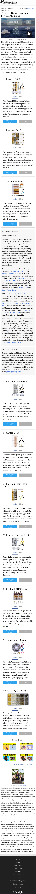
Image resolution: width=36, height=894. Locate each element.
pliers (9, 331)
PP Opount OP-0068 (10, 303)
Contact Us (18, 887)
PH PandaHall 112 (19, 294)
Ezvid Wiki (4, 8)
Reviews (10, 8)
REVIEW (15, 97)
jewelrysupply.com (13, 372)
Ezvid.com (18, 878)
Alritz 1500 (23, 288)
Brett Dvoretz (22, 785)
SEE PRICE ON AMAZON (10, 121)
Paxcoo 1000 (18, 271)
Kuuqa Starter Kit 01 (10, 274)
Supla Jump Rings (9, 290)
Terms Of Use (18, 868)
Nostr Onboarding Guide (18, 881)
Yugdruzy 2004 (10, 281)
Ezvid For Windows (18, 875)
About (18, 862)
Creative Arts (5, 10)
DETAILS (20, 97)
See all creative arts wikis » (23, 764)
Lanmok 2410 (23, 278)
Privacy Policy (18, 865)
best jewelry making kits (11, 342)
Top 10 (25, 39)
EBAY (25, 121)
